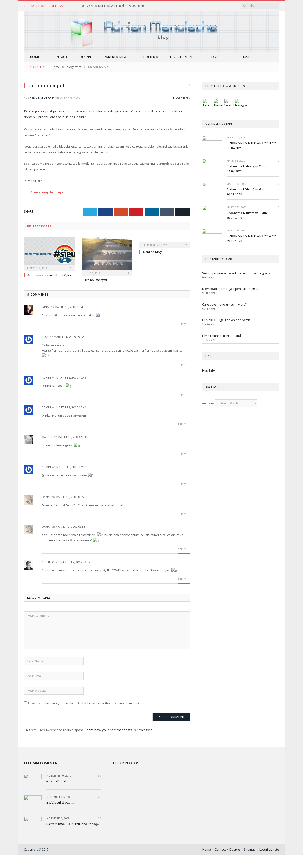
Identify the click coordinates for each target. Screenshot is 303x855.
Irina (45, 307)
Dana (46, 497)
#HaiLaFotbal (56, 781)
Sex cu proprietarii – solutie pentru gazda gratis (236, 273)
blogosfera (181, 98)
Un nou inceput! (96, 280)
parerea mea (115, 56)
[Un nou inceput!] (107, 256)
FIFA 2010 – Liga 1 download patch (226, 320)
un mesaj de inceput (50, 192)
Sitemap (250, 849)
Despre (85, 56)
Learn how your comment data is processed (119, 730)
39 (99, 775)
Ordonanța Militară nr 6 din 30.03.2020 (247, 191)
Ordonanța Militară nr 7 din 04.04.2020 (247, 168)
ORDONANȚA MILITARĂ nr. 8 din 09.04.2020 (110, 6)
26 (99, 797)
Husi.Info (208, 370)
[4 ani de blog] (164, 242)
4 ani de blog (152, 252)
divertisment (182, 56)
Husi (245, 56)
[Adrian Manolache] (151, 30)
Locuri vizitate (269, 849)
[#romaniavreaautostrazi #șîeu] (49, 253)
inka (45, 337)
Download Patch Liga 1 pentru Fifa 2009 (230, 289)
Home (35, 56)
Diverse (217, 56)
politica (150, 56)
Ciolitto (48, 562)
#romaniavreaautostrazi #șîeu (49, 275)
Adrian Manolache (41, 98)
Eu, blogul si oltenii (60, 802)
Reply (182, 324)
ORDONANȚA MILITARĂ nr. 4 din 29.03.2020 (251, 238)
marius (47, 437)
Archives (208, 403)
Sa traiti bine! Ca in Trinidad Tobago (72, 824)
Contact (59, 56)
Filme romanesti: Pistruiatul (221, 335)
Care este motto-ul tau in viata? (224, 304)
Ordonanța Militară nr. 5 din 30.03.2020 (247, 215)
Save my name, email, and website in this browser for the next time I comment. (84, 703)
